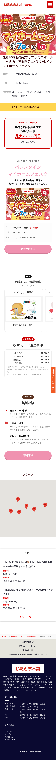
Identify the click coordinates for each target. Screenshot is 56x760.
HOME (4, 636)
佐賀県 (29, 718)
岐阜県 (29, 704)
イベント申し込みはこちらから (26, 107)
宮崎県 (42, 718)
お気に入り (9, 737)
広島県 (42, 710)
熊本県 (35, 718)
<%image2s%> (28, 142)
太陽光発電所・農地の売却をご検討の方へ (26, 654)
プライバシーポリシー (28, 646)
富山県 (22, 707)
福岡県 (22, 718)
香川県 (29, 715)
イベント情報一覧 (28, 636)
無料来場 (28, 455)
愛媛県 (35, 715)
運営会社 (26, 650)
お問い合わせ (28, 642)
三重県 (42, 704)
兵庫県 (29, 710)
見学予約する (28, 248)
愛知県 (35, 704)
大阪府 (22, 710)
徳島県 (28, 5)
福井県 (35, 707)
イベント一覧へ (26, 617)
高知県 (42, 715)
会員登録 (8, 731)
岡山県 (35, 710)
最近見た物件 (10, 739)
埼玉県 (22, 704)
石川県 (29, 707)
